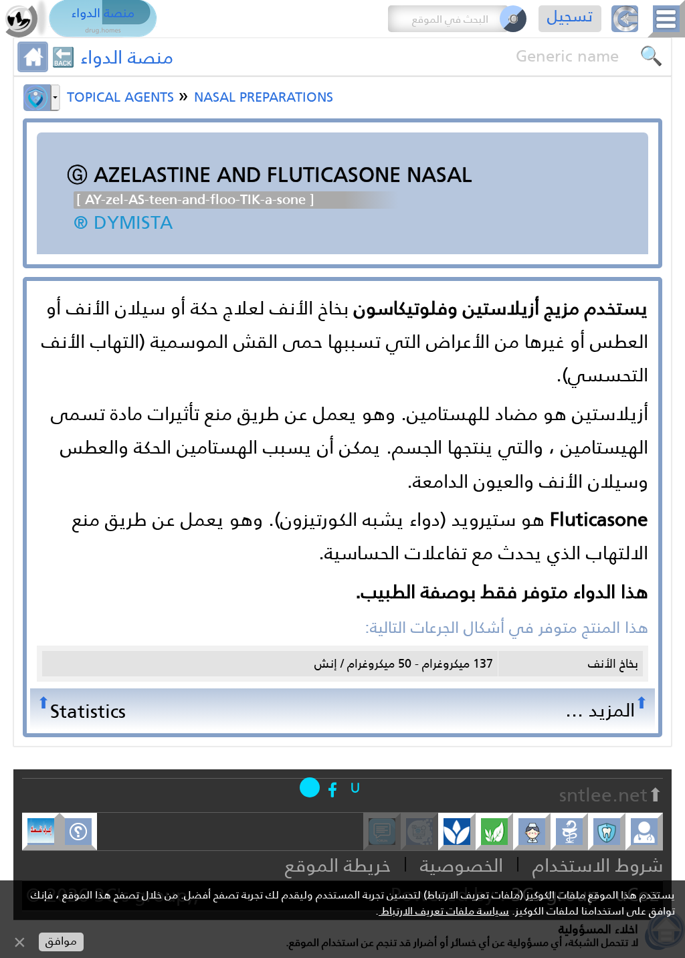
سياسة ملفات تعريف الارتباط (444, 910)
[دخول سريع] (355, 787)
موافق (61, 941)
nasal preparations (263, 95)
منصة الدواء (126, 57)
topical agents (122, 95)
